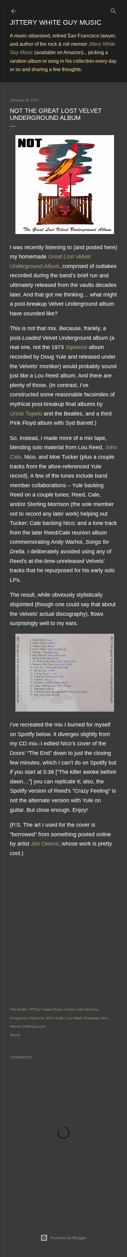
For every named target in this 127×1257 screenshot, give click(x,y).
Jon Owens (45, 844)
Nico (105, 1018)
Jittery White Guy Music (55, 22)
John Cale (54, 1018)
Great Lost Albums (81, 1009)
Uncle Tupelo (26, 414)
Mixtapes (91, 1018)
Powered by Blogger (68, 1237)
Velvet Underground (27, 1026)
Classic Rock (52, 1009)
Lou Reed (73, 1018)
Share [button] (15, 1035)
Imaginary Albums (27, 1018)
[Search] (113, 10)
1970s (34, 1009)
